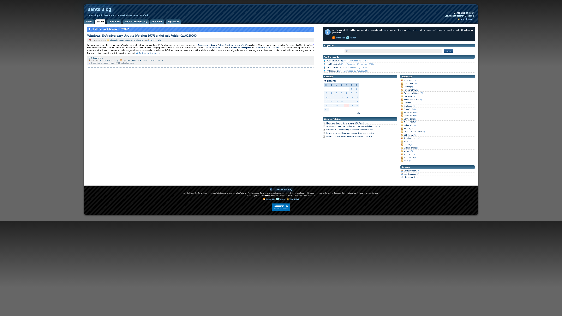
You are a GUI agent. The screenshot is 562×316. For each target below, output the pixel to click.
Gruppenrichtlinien (411, 93)
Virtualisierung (410, 148)
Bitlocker (135, 60)
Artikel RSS (340, 37)
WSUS (406, 160)
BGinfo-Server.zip (334, 67)
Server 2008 (409, 115)
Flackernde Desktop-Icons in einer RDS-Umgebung (346, 123)
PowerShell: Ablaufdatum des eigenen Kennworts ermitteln (350, 133)
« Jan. (359, 113)
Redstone (144, 60)
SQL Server (408, 135)
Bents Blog (459, 14)
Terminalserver (410, 138)
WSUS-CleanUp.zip (334, 61)
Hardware (408, 96)
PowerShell (408, 109)
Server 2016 (409, 122)
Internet (407, 103)
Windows (129, 40)
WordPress (266, 196)
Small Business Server (413, 131)
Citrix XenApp (409, 83)
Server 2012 (409, 119)
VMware (407, 151)
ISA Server (408, 106)
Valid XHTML (294, 199)
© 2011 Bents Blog (282, 189)
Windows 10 (138, 40)
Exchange (408, 86)
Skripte (407, 128)
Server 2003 (409, 112)
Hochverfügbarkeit (411, 99)
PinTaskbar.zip (332, 71)
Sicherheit (408, 125)
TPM (150, 60)
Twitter (352, 37)
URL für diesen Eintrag (109, 60)
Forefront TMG (410, 90)
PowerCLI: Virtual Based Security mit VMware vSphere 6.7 (349, 136)
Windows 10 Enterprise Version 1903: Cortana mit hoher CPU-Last (353, 126)
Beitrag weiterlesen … (149, 53)
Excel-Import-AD (333, 64)
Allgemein (114, 40)
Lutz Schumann (410, 174)
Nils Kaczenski (409, 177)
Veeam (121, 40)
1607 (129, 60)
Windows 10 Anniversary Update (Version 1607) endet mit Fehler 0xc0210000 (141, 35)
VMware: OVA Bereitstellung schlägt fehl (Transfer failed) (349, 129)
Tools (406, 141)
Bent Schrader (156, 40)
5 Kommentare (97, 58)
